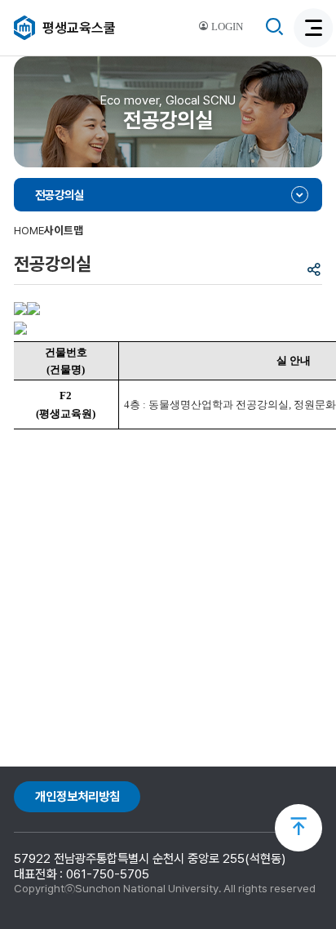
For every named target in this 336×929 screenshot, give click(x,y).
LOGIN (226, 27)
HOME (29, 230)
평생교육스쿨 (79, 28)
